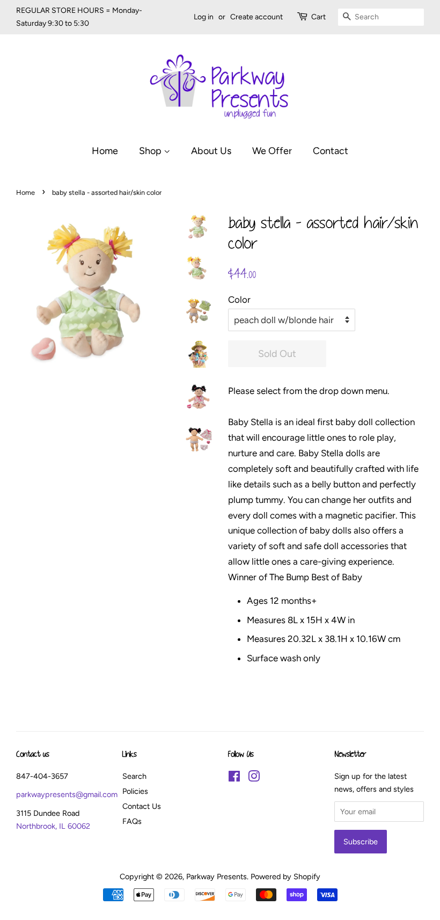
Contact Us (141, 806)
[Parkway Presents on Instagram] (254, 778)
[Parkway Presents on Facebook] (234, 778)
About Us (211, 150)
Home (105, 150)
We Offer (272, 150)
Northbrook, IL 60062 (53, 826)
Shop (151, 150)
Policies (135, 791)
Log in (204, 16)
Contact (330, 150)
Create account (256, 16)
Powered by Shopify (285, 876)
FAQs (132, 821)
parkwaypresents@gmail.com (67, 794)
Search (134, 776)
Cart (318, 16)
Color (239, 299)
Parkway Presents (216, 876)
